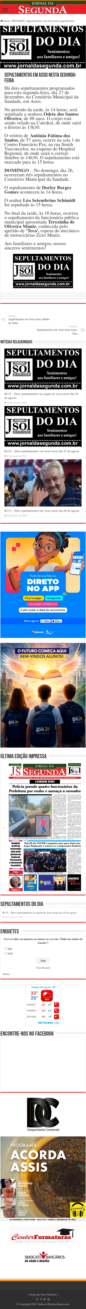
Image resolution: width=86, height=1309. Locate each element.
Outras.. (6, 974)
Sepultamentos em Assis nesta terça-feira (57, 330)
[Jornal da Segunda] (43, 7)
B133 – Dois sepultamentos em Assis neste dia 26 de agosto (41, 510)
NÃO (10, 953)
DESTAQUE (18, 21)
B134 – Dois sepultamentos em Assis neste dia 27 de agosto (41, 451)
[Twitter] (44, 1299)
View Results (43, 967)
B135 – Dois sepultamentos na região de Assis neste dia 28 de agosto (39, 912)
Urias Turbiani (48, 1294)
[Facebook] (41, 1299)
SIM (10, 949)
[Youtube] (48, 1299)
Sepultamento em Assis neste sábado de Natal (28, 319)
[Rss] (37, 1299)
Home (6, 21)
